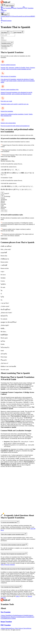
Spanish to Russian (6, 506)
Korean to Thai (5, 490)
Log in (2, 12)
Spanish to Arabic (5, 508)
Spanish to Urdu (5, 513)
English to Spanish (6, 479)
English (3, 16)
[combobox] (7, 42)
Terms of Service (23, 628)
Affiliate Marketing (6, 628)
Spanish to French (5, 502)
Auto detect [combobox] (4, 32)
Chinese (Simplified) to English (9, 615)
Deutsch (15, 16)
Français (23, 16)
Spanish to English (6, 494)
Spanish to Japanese (6, 497)
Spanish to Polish (5, 514)
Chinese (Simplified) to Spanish (9, 482)
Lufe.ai (18, 596)
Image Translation (18, 8)
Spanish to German (6, 500)
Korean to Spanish (5, 488)
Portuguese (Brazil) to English (13, 617)
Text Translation (7, 8)
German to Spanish (6, 491)
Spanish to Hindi (5, 509)
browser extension (10, 564)
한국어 (11, 16)
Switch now (4, 159)
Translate (3, 40)
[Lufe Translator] (18, 2)
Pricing (4, 10)
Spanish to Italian (5, 505)
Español (19, 16)
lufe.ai (2, 564)
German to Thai (5, 493)
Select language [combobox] (17, 32)
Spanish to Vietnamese (7, 511)
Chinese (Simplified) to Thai (8, 484)
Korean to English (11, 618)
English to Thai (5, 481)
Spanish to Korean (5, 499)
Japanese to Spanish (6, 485)
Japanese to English (22, 615)
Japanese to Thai (5, 487)
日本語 (7, 16)
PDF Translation (29, 8)
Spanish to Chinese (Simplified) (9, 496)
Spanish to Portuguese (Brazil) (9, 503)
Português (28, 16)
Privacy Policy (15, 628)
